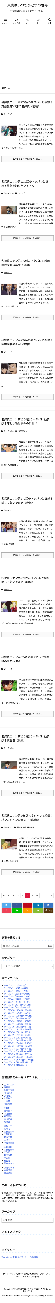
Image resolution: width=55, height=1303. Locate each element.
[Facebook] (17, 905)
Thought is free (45, 1295)
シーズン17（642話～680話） (18, 1029)
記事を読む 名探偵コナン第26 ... (27, 872)
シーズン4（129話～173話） (17, 993)
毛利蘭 (7, 1087)
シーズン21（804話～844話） (18, 1040)
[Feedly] (38, 910)
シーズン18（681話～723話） (18, 1032)
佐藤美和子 (9, 1131)
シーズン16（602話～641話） (18, 1026)
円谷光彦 (8, 1093)
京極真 (7, 1122)
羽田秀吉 (8, 1155)
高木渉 (7, 1129)
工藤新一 (8, 1108)
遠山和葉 (8, 1119)
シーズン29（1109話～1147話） (19, 1062)
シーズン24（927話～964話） (18, 1048)
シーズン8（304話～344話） (18, 1004)
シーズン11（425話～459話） (18, 1013)
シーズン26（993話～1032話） (19, 1054)
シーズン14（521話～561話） (18, 1021)
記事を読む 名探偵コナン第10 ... (27, 238)
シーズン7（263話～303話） (17, 1002)
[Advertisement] (27, 54)
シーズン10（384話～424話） (18, 1010)
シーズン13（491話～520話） (18, 1018)
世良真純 (8, 1113)
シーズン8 (8, 669)
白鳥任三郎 (9, 1142)
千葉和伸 (8, 1134)
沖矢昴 (7, 1158)
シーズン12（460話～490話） (18, 1015)
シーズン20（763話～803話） (18, 1037)
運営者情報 (22, 1273)
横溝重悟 (8, 1170)
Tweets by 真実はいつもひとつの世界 (20, 1257)
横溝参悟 (8, 1173)
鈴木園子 (8, 1111)
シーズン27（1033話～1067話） (19, 1057)
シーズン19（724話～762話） (18, 1035)
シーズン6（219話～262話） (17, 999)
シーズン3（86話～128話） (17, 991)
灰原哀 (7, 1101)
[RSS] (27, 910)
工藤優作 (8, 1147)
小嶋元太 (8, 1095)
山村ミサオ (9, 1167)
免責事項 (33, 1273)
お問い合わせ (32, 1276)
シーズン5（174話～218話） (17, 996)
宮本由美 (8, 1137)
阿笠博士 (8, 1104)
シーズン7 (8, 114)
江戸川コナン (10, 1084)
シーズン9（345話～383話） (18, 1007)
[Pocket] (6, 910)
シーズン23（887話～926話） (18, 1046)
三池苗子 (8, 1140)
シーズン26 (9, 193)
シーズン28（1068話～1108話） (19, 1059)
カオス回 (22, 193)
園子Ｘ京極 (21, 827)
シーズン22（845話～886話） (18, 1043)
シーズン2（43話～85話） (16, 988)
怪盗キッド (9, 1163)
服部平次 (8, 1116)
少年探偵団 (22, 431)
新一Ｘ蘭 (30, 827)
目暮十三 (8, 1126)
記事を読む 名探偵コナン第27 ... (27, 159)
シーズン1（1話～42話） (16, 985)
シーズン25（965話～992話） (18, 1051)
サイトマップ (9, 1273)
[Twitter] (6, 905)
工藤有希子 (9, 1149)
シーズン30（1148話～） (16, 1065)
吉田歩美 (8, 1098)
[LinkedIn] (38, 905)
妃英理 (7, 1152)
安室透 (7, 1160)
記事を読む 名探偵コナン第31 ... (27, 714)
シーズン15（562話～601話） (18, 1024)
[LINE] (17, 910)
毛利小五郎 (9, 1090)
